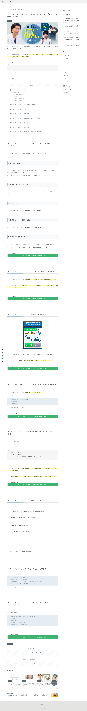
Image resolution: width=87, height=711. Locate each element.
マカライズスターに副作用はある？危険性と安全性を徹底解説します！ (71, 27)
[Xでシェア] (2, 350)
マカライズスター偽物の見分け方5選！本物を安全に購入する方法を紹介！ (71, 39)
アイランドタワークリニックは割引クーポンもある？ (21, 109)
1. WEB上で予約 (16, 92)
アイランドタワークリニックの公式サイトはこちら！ (32, 255)
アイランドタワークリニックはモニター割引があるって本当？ (23, 104)
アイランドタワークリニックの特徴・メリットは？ (21, 122)
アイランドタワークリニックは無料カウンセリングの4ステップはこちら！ (26, 89)
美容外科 (10, 643)
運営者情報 (65, 92)
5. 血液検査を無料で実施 (17, 100)
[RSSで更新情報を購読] (35, 664)
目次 (31, 85)
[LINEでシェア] (2, 358)
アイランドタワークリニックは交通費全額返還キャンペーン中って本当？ (25, 118)
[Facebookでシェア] (2, 352)
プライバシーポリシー (68, 89)
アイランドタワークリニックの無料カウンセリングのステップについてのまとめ (27, 131)
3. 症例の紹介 (15, 96)
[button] (2, 361)
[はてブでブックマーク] (2, 355)
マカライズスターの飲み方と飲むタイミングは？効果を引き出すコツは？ (71, 45)
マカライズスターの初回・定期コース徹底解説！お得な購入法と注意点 (71, 33)
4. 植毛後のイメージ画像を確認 (18, 98)
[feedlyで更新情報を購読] (31, 664)
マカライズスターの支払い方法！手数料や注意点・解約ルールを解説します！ (71, 20)
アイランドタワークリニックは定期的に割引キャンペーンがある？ (24, 113)
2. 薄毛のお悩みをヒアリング (18, 94)
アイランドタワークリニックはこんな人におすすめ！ (21, 127)
